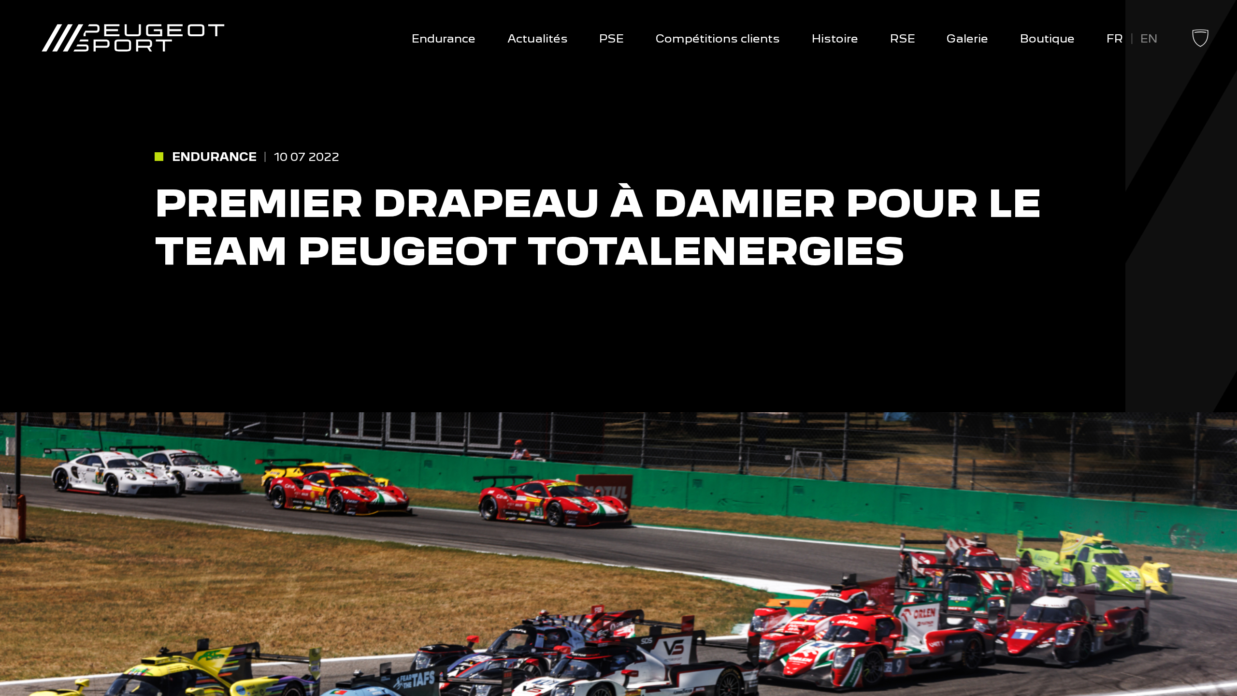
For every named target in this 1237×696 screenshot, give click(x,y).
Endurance (443, 38)
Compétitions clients (718, 38)
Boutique (1047, 38)
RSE (902, 38)
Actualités (537, 38)
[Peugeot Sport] (133, 38)
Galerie (967, 38)
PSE (611, 38)
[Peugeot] (1200, 44)
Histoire (835, 38)
